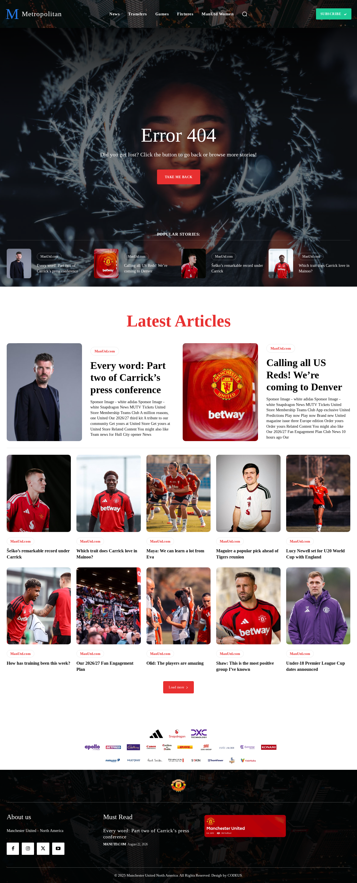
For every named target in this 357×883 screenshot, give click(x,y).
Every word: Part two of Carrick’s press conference (128, 377)
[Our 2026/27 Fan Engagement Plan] (108, 605)
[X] (43, 849)
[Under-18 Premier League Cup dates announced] (318, 605)
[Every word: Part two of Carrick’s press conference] (19, 263)
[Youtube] (58, 849)
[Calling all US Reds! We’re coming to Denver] (106, 263)
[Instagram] (28, 849)
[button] (244, 14)
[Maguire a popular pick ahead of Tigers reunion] (248, 493)
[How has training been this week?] (39, 605)
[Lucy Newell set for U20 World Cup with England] (318, 493)
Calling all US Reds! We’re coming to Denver (304, 374)
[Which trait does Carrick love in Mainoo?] (281, 263)
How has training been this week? (38, 663)
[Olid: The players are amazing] (178, 605)
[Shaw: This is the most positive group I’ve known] (248, 605)
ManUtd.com (49, 256)
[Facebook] (13, 849)
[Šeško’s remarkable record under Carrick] (193, 263)
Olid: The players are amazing (175, 663)
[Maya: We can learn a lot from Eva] (178, 493)
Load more (176, 687)
